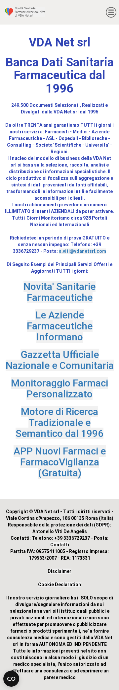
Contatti (59, 544)
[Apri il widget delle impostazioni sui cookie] (11, 679)
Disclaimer (59, 571)
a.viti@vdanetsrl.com (82, 251)
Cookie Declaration (59, 584)
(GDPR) (102, 524)
